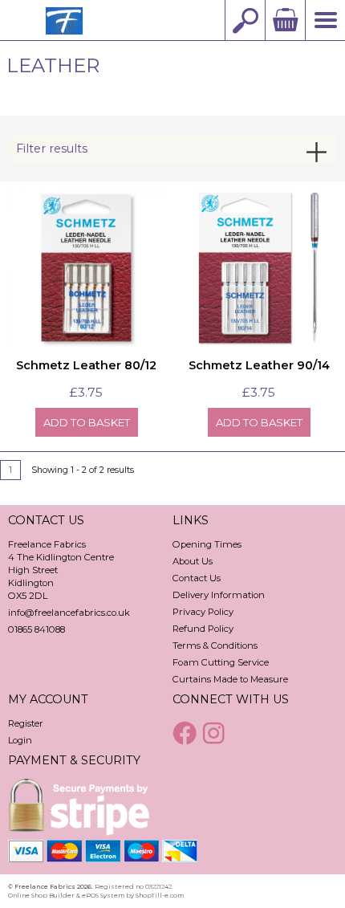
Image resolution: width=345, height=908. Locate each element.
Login (20, 740)
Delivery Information (218, 595)
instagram (215, 733)
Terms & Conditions (215, 645)
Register (25, 723)
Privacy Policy (202, 611)
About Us (192, 561)
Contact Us (196, 578)
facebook (186, 733)
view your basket (285, 20)
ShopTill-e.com (160, 895)
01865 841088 (36, 629)
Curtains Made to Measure (230, 679)
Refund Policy (202, 628)
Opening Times (207, 544)
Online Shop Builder (41, 895)
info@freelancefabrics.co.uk (69, 612)
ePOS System (103, 895)
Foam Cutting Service (220, 662)
